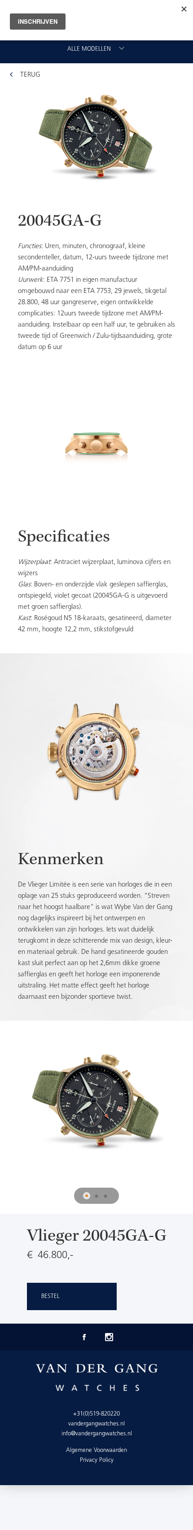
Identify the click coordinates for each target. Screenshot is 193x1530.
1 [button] (87, 1196)
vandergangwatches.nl (96, 1424)
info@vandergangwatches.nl (96, 1434)
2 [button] (96, 1196)
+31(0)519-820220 (96, 1414)
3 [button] (105, 1196)
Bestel (50, 1296)
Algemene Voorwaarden (96, 1450)
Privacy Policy (97, 1460)
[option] (96, 499)
